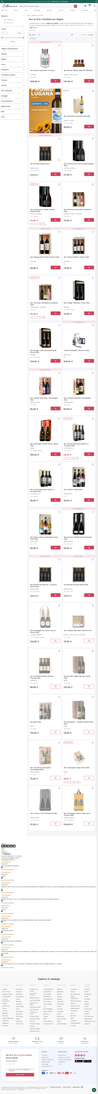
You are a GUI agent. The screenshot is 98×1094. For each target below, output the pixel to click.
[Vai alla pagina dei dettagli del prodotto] (45, 57)
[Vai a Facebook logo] (76, 1055)
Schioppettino (6, 996)
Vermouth (74, 1015)
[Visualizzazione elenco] (75, 34)
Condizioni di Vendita (64, 1057)
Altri (96, 10)
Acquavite (74, 1020)
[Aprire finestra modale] (55, 641)
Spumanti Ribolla (35, 1000)
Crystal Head (88, 1009)
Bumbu (86, 996)
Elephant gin (88, 1019)
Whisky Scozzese (76, 1001)
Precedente (4, 859)
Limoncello (74, 1011)
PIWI (44, 1019)
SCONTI (5, 10)
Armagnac (74, 989)
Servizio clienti (62, 1055)
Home (28, 15)
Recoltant (46, 1014)
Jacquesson (60, 1004)
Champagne (37, 10)
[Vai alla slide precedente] (2, 1)
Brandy (73, 991)
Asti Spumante (34, 1009)
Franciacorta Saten (33, 1003)
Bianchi (16, 10)
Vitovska (18, 1001)
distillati (53, 25)
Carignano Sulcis (7, 994)
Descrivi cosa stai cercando (31, 6)
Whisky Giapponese (74, 997)
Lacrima (4, 1011)
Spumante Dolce (35, 1019)
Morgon (4, 1003)
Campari (86, 1004)
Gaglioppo (5, 1023)
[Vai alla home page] (10, 6)
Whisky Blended (75, 1023)
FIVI (44, 1006)
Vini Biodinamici (48, 999)
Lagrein (4, 989)
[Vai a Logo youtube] (84, 1055)
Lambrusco (5, 1006)
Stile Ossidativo (48, 1009)
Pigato (18, 1019)
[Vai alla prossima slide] (96, 1)
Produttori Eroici (48, 1023)
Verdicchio (19, 1004)
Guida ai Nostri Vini (47, 1066)
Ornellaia (59, 1009)
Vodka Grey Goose (89, 1021)
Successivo (11, 859)
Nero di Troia (6, 991)
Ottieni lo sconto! (20, 1074)
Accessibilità (61, 1061)
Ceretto (59, 994)
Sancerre (18, 991)
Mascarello (60, 1011)
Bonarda (4, 1015)
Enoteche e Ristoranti (47, 1059)
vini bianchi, (38, 25)
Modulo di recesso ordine (65, 1059)
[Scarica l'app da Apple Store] (79, 1061)
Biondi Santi (60, 1016)
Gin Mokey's (87, 994)
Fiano (17, 1009)
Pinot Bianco (20, 996)
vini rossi (31, 25)
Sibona (86, 1001)
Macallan (87, 989)
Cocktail (73, 1025)
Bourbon (73, 1003)
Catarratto (19, 989)
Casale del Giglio (62, 1023)
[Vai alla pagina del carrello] (94, 6)
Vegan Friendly (47, 1011)
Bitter (72, 1018)
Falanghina (19, 994)
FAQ (59, 1064)
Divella (59, 1021)
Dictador (87, 1011)
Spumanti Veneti (35, 1031)
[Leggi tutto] (37, 27)
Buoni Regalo (45, 1064)
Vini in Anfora (47, 1001)
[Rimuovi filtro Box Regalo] (35, 38)
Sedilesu (59, 989)
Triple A (45, 1016)
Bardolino (5, 1025)
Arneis (18, 999)
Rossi (26, 10)
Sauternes (19, 1021)
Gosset (59, 1014)
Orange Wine (47, 991)
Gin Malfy (87, 999)
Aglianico (5, 1013)
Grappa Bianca (75, 1008)
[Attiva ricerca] (75, 6)
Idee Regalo (34, 15)
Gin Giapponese (75, 994)
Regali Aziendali (46, 1061)
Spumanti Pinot (34, 998)
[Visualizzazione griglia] (72, 34)
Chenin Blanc (20, 1006)
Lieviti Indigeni (47, 1004)
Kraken (86, 991)
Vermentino (19, 1011)
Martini (86, 1006)
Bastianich (60, 991)
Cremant (32, 1026)
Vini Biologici (47, 996)
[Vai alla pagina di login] (89, 6)
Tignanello (5, 1020)
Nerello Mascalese (7, 1018)
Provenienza (85, 10)
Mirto (72, 1013)
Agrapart (59, 999)
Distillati (73, 10)
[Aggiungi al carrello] (55, 81)
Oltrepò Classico (35, 1023)
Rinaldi (59, 1006)
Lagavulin (87, 1023)
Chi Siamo (44, 1055)
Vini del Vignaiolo (48, 989)
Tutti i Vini (61, 10)
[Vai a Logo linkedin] (81, 1055)
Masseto (59, 996)
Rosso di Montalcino (5, 1000)
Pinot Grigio (19, 1016)
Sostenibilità (45, 1057)
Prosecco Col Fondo (34, 990)
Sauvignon (19, 1014)
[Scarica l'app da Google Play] (87, 1061)
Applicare (12, 41)
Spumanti (49, 10)
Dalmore (87, 1014)
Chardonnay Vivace (33, 1013)
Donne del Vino (47, 1021)
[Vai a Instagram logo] (79, 1055)
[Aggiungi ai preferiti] (59, 45)
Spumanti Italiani (35, 1028)
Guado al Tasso (61, 1019)
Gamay (4, 1008)
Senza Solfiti (47, 994)
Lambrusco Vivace (35, 1007)
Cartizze (32, 1021)
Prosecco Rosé (34, 1016)
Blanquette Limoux (33, 994)
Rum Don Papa (88, 1016)
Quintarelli (60, 1001)
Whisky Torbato (75, 1006)
